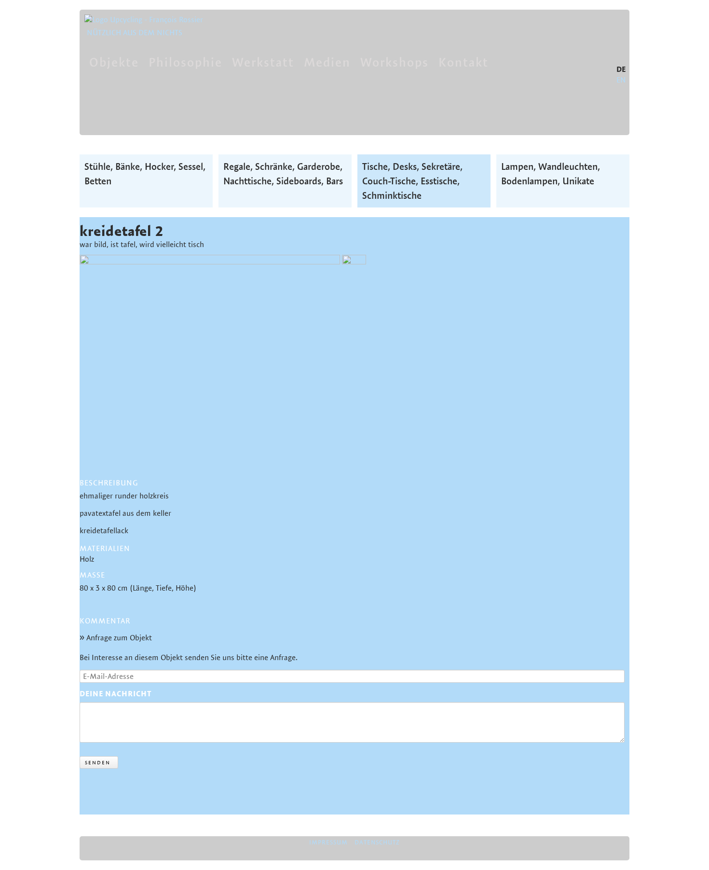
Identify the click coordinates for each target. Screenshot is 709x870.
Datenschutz (377, 842)
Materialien (105, 548)
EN (621, 79)
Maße (92, 575)
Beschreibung (109, 482)
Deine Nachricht (115, 693)
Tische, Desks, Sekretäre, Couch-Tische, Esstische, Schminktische (412, 181)
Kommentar (105, 621)
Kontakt (463, 62)
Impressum (328, 842)
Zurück (91, 796)
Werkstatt (263, 62)
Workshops (394, 62)
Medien (327, 62)
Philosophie (185, 62)
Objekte (114, 62)
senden (97, 762)
